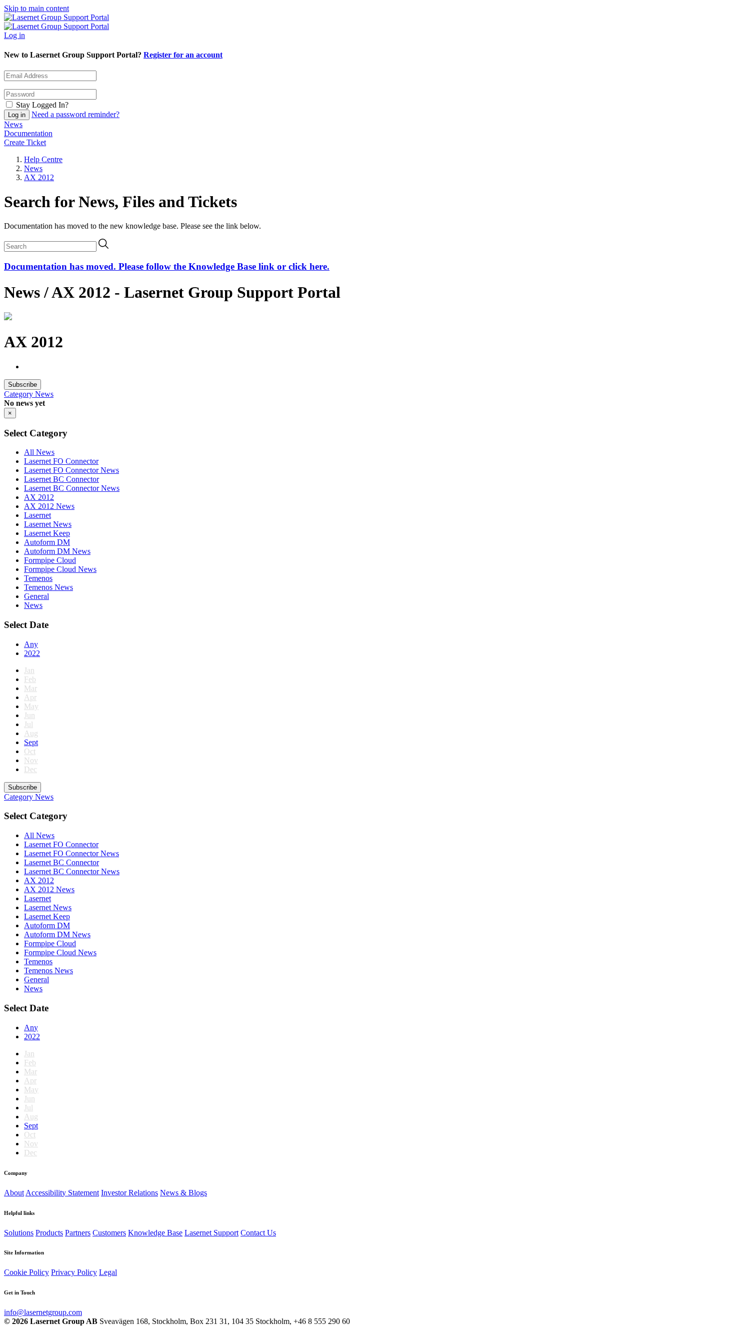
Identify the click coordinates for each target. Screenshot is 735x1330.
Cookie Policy (26, 1272)
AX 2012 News (49, 506)
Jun (29, 715)
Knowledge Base (155, 1232)
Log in (14, 35)
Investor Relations (129, 1192)
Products (49, 1232)
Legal (108, 1272)
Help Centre (43, 159)
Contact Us (258, 1232)
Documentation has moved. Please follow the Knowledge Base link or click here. (167, 266)
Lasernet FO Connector (61, 461)
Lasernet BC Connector (61, 479)
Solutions (19, 1232)
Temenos (38, 578)
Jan (29, 670)
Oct (30, 751)
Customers (109, 1232)
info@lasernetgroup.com (43, 1312)
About (14, 1192)
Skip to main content (36, 8)
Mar (30, 688)
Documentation (28, 133)
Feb (30, 679)
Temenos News (48, 587)
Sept (31, 742)
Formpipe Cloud (50, 560)
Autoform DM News (57, 551)
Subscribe (22, 384)
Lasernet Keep (47, 533)
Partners (77, 1232)
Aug (31, 733)
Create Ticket (25, 142)
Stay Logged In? (42, 105)
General (36, 596)
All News (39, 452)
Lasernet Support (211, 1232)
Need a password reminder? (76, 114)
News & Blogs (183, 1192)
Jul (28, 724)
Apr (30, 697)
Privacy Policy (74, 1272)
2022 (32, 653)
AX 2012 (39, 177)
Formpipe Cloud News (60, 569)
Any (31, 644)
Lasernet (37, 515)
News (13, 124)
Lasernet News (48, 524)
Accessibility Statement (62, 1192)
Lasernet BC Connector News (72, 488)
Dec (30, 769)
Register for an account (183, 55)
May (31, 706)
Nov (31, 760)
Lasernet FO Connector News (71, 470)
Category (19, 394)
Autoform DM (47, 542)
